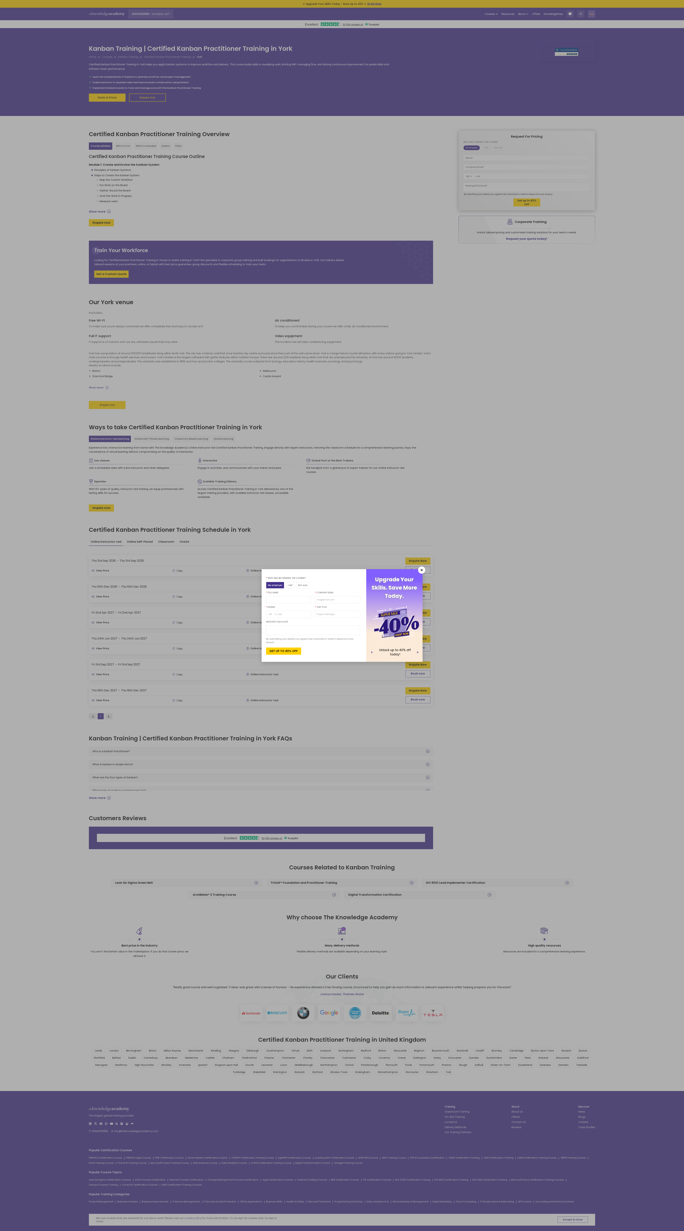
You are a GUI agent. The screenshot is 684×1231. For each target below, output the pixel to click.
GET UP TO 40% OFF (283, 651)
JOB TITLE (321, 607)
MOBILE (270, 607)
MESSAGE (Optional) (277, 621)
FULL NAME (272, 592)
